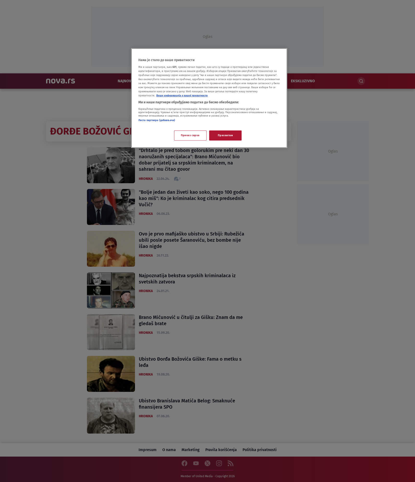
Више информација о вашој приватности (182, 95)
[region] (209, 98)
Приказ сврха (190, 135)
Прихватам (225, 135)
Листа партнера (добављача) (156, 120)
